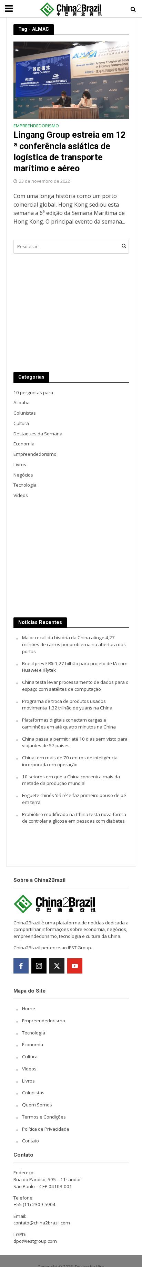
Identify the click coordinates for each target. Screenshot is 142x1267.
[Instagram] (39, 966)
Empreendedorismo (36, 126)
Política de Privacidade (45, 1129)
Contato (30, 1141)
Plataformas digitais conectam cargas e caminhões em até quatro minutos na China (69, 723)
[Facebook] (21, 966)
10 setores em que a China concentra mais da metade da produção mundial (71, 780)
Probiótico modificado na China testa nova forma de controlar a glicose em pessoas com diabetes (74, 817)
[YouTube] (74, 966)
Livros (28, 1081)
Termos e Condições (44, 1117)
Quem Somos (37, 1105)
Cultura (30, 1056)
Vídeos (29, 1069)
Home (28, 1008)
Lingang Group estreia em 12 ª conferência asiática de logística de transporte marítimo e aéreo (69, 151)
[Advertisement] (71, 313)
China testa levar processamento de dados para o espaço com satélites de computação (75, 685)
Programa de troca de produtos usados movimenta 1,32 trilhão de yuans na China (67, 704)
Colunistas (33, 1092)
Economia (32, 1044)
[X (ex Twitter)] (56, 966)
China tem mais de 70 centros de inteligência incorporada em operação (70, 761)
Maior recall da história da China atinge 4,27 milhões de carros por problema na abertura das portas (74, 644)
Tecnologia (33, 1033)
